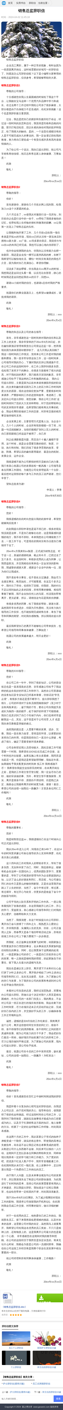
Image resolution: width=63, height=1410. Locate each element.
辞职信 (32, 3)
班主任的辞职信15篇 (51, 1392)
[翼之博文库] (4, 3)
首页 (10, 3)
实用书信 (20, 3)
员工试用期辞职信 (41, 1383)
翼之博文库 (27, 1407)
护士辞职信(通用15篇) (13, 1383)
